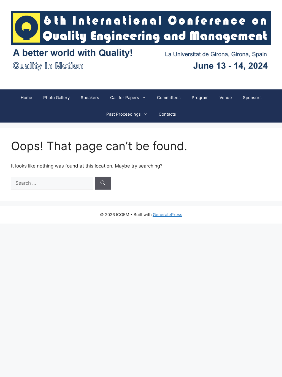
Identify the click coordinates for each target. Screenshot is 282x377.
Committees (169, 97)
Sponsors (252, 97)
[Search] (103, 183)
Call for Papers (124, 97)
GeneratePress (167, 214)
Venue (225, 97)
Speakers (90, 97)
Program (200, 97)
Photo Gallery (56, 97)
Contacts (167, 114)
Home (26, 97)
